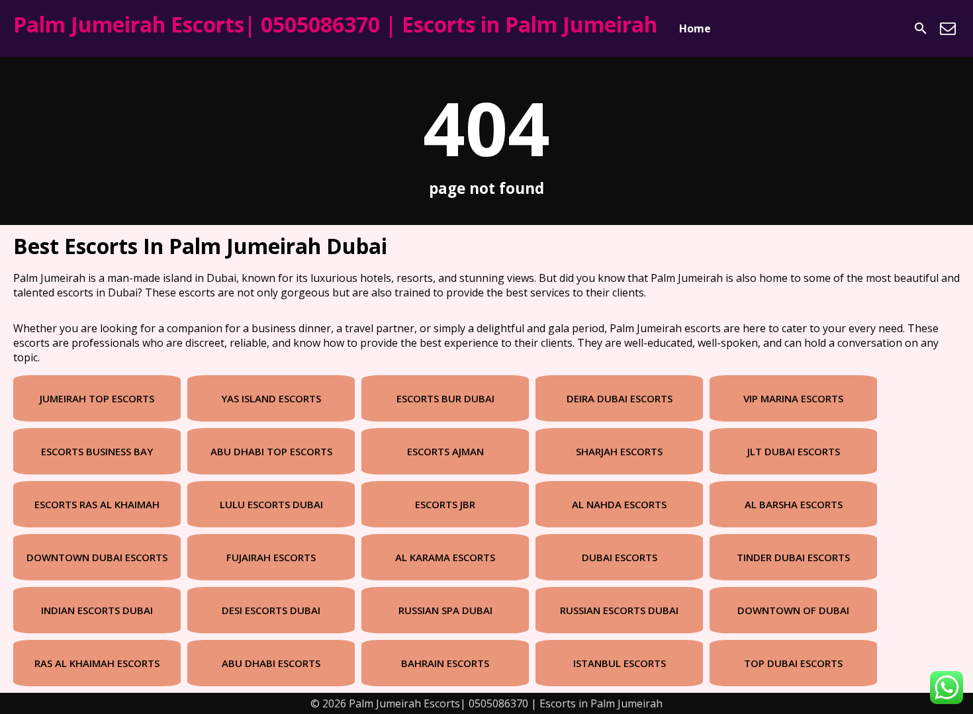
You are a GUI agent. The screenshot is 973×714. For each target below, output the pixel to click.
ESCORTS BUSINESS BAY (97, 451)
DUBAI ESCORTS (619, 557)
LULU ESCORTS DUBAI (271, 504)
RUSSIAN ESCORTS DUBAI (619, 610)
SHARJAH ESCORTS (619, 451)
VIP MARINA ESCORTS (793, 398)
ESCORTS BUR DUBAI (445, 398)
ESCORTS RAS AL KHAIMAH (97, 504)
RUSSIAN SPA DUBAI (445, 610)
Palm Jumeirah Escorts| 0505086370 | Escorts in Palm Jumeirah (335, 24)
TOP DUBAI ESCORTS (793, 663)
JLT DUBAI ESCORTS (793, 451)
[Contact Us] (948, 28)
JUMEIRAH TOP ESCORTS (97, 398)
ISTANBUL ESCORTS (619, 663)
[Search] (921, 28)
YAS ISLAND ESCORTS (271, 398)
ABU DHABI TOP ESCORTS (271, 451)
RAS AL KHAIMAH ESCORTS (97, 663)
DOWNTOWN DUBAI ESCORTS (96, 557)
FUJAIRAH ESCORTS (271, 557)
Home (695, 28)
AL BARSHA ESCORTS (794, 504)
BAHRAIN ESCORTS (445, 663)
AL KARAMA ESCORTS (445, 557)
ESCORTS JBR (445, 504)
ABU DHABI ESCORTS (271, 663)
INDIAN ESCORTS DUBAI (97, 610)
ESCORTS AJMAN (445, 451)
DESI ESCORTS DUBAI (271, 610)
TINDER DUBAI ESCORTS (793, 557)
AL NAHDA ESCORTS (619, 504)
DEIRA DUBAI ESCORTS (619, 398)
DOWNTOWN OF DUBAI (793, 610)
